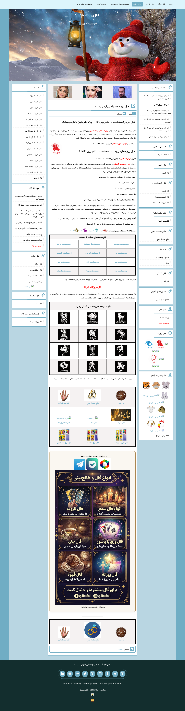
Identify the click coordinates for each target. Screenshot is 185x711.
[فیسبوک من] (107, 674)
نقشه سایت (83, 690)
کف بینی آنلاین (163, 221)
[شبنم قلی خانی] (62, 93)
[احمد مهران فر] (122, 93)
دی (81, 231)
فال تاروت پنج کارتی (34, 137)
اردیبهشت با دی (121, 271)
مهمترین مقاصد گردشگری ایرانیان (28, 228)
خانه (171, 4)
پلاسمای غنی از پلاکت (34, 234)
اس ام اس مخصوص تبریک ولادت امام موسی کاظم (157, 129)
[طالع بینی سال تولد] (156, 409)
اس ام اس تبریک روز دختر (159, 136)
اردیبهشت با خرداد (64, 244)
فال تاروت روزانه (35, 96)
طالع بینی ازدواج (163, 239)
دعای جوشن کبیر (162, 257)
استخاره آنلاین (101, 4)
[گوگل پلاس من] (77, 674)
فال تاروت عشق (35, 160)
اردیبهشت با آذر (64, 262)
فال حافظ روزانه (64, 422)
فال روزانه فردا (36, 322)
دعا (167, 263)
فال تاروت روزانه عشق (33, 166)
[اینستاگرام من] (100, 674)
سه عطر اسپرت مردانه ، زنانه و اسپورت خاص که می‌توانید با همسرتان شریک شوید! (29, 213)
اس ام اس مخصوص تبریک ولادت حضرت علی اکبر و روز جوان (157, 111)
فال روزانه (137, 4)
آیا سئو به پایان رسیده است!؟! (30, 205)
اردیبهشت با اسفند (64, 271)
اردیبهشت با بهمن (92, 271)
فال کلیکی (165, 281)
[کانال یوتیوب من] (70, 674)
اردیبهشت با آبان (92, 262)
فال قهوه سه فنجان (161, 197)
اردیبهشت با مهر (121, 262)
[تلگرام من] (115, 674)
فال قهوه (165, 191)
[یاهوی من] (122, 674)
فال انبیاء (165, 173)
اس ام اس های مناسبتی (120, 4)
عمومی (120, 649)
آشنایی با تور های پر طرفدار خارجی (29, 222)
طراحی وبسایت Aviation (32, 240)
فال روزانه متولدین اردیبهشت (112, 106)
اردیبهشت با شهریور (64, 253)
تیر (101, 231)
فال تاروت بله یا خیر (34, 172)
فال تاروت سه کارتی (34, 125)
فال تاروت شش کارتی (33, 143)
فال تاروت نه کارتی (34, 148)
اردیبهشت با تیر (121, 253)
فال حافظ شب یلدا (35, 276)
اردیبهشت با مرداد (92, 253)
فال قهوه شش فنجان (161, 203)
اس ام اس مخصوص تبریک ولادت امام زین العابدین (157, 97)
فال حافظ (161, 4)
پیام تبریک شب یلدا (34, 282)
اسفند (71, 231)
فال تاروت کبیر (36, 101)
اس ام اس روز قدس (161, 104)
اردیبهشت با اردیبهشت (92, 244)
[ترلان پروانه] (92, 93)
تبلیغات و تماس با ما (84, 4)
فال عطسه (93, 422)
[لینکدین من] (62, 674)
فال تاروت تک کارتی (34, 119)
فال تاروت (149, 4)
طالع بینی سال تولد (161, 435)
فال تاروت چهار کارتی (33, 131)
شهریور (91, 231)
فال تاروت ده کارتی (34, 154)
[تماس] (92, 674)
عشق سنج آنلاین (162, 299)
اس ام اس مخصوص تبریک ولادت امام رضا (157, 120)
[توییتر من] (85, 674)
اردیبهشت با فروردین (121, 244)
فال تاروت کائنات (35, 113)
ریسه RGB (164, 317)
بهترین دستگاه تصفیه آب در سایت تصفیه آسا (29, 197)
